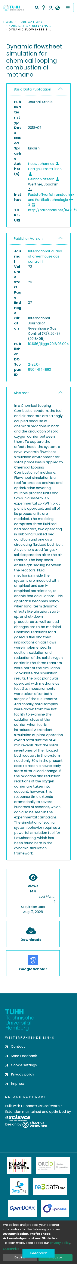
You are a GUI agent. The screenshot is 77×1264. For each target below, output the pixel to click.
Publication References (30, 26)
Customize (11, 1249)
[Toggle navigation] (68, 7)
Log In (51, 8)
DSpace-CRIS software (40, 1105)
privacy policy (60, 1243)
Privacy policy (22, 1074)
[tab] (38, 89)
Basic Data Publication (32, 89)
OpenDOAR (22, 1208)
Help (44, 8)
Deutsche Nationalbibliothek (19, 1165)
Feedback (38, 1253)
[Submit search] (37, 7)
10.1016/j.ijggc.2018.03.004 (48, 343)
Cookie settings (24, 1065)
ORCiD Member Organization (53, 1165)
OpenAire (55, 1208)
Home (8, 22)
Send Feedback (24, 1055)
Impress (18, 1083)
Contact (18, 1046)
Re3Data (50, 1186)
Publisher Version (28, 238)
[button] (57, 8)
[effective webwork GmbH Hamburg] (34, 1124)
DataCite (19, 1186)
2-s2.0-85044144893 (39, 367)
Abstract (21, 392)
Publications (31, 22)
